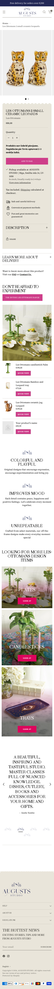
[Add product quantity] (16, 138)
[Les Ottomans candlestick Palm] (8, 369)
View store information (20, 182)
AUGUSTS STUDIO (25, 970)
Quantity (10, 132)
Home (5, 23)
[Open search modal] (44, 12)
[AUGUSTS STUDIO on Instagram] (8, 956)
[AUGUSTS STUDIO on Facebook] (4, 956)
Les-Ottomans (13, 118)
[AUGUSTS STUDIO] (27, 11)
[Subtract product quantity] (8, 138)
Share (13, 239)
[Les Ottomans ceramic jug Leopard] (8, 409)
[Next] (50, 784)
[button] (8, 829)
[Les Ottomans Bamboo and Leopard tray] (8, 388)
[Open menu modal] (4, 12)
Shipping (25, 189)
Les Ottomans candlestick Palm (32, 364)
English (5, 966)
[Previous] (3, 784)
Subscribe (46, 947)
